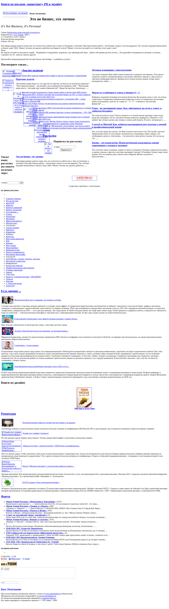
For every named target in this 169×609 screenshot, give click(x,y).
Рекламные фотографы (15, 254)
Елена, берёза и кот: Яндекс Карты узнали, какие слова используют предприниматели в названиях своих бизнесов (61, 122)
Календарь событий (14, 266)
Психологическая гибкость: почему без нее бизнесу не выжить (48, 423)
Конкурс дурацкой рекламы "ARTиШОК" (23, 277)
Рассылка (49, 135)
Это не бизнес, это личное (29, 156)
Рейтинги (10, 230)
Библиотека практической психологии (23, 32)
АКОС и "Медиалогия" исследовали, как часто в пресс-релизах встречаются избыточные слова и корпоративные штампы (67, 128)
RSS (5, 559)
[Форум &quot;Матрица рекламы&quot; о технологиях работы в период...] (11, 471)
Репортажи (10, 216)
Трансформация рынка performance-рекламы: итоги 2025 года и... (41, 366)
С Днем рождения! (14, 283)
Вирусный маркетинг (15, 239)
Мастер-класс (11, 223)
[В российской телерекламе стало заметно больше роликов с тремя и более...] (7, 323)
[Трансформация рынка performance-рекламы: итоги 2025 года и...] (7, 370)
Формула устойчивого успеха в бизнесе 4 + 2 (116, 92)
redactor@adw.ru (49, 598)
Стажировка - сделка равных (26, 345)
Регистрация (14, 589)
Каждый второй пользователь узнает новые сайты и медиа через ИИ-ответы (54, 92)
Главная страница (13, 199)
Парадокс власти (25, 79)
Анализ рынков (32, 70)
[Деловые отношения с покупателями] (8, 76)
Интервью (10, 219)
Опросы (9, 279)
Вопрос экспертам (13, 210)
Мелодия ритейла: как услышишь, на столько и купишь (37, 300)
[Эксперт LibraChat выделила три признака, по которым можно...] (7, 335)
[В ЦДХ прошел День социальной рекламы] (7, 486)
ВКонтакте (15, 559)
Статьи (9, 214)
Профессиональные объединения (20, 268)
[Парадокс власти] (17, 75)
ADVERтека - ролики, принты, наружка (23, 259)
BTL (8, 241)
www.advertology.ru (53, 594)
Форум (5, 496)
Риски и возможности (15, 252)
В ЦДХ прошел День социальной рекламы (40, 482)
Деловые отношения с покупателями (111, 70)
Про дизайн (11, 245)
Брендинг (10, 237)
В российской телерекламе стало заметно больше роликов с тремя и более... (46, 319)
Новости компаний (14, 208)
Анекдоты (10, 286)
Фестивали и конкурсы (15, 261)
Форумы (9, 281)
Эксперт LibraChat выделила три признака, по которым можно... (41, 331)
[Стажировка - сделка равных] (7, 349)
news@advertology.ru (47, 596)
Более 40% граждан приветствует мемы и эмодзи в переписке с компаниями (54, 76)
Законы (9, 272)
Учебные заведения (14, 270)
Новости (9, 205)
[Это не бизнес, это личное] (48, 153)
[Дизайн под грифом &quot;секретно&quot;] (11, 434)
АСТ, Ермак (18, 35)
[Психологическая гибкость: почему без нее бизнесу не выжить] (7, 426)
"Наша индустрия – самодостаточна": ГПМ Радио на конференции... (51, 446)
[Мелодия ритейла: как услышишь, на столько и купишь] (7, 304)
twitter (27, 559)
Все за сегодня (12, 201)
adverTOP (10, 203)
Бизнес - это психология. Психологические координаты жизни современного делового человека (125, 144)
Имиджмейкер (12, 248)
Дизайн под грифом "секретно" (35, 433)
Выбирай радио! (13, 250)
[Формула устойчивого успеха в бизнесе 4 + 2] (8, 89)
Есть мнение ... (12, 212)
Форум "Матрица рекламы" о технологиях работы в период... (48, 466)
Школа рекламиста (14, 221)
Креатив (9, 243)
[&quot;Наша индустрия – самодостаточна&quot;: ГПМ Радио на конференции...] (11, 450)
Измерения (10, 232)
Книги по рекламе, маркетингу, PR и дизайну (31, 4)
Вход (3, 589)
